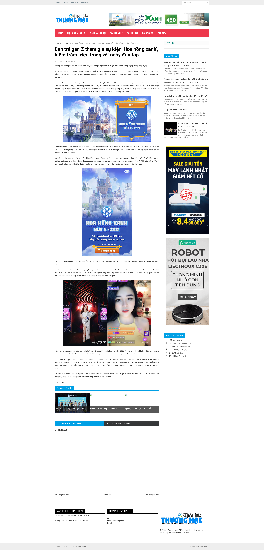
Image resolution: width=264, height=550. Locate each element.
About (65, 2)
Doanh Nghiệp (116, 33)
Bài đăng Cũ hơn (152, 495)
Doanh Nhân (132, 33)
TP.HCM (170, 43)
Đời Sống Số (147, 33)
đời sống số (71, 61)
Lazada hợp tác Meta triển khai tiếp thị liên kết (186, 96)
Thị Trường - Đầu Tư (76, 33)
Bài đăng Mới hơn (62, 495)
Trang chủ (107, 495)
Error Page (85, 2)
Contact (74, 2)
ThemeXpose (203, 547)
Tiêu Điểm (162, 33)
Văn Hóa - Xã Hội (98, 33)
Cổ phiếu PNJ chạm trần (175, 110)
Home (58, 2)
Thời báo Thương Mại (79, 546)
